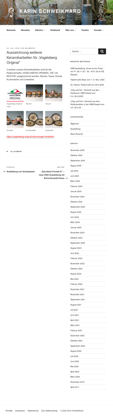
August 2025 (75, 165)
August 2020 (75, 351)
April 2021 (74, 320)
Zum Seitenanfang (49, 410)
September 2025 (77, 160)
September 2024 (77, 206)
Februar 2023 (76, 258)
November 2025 (77, 150)
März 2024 (75, 222)
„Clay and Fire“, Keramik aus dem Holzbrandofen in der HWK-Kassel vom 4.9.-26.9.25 (87, 104)
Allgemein (16, 151)
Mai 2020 (74, 366)
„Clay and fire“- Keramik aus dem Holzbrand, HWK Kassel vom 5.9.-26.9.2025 (84, 93)
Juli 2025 (74, 170)
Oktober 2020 (76, 340)
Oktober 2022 (76, 268)
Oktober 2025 (76, 155)
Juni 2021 (74, 315)
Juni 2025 (74, 175)
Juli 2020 (74, 356)
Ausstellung (75, 128)
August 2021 (75, 304)
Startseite (11, 30)
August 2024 (75, 212)
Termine (85, 30)
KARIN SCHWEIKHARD (50, 10)
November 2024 (77, 196)
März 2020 (75, 376)
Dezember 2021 (77, 289)
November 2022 (77, 263)
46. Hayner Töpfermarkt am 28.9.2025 (87, 84)
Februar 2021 (76, 330)
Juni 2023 (74, 253)
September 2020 (77, 345)
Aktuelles (25, 30)
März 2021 (75, 325)
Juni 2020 (74, 361)
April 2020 (74, 371)
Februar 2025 (76, 186)
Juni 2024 (74, 217)
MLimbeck (30, 48)
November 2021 (77, 294)
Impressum (20, 410)
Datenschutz (33, 410)
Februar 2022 (76, 284)
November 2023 (77, 232)
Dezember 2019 (77, 382)
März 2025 (75, 181)
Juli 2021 (74, 309)
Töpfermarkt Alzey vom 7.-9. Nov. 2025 (87, 79)
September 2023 (77, 242)
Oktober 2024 (76, 201)
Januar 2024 (75, 227)
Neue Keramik (76, 133)
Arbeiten (39, 30)
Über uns (69, 30)
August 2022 (75, 273)
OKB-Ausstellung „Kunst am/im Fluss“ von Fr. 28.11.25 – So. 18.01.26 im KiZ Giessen (87, 71)
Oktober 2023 (76, 237)
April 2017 (74, 387)
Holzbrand (55, 30)
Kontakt (98, 30)
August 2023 (75, 248)
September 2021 (77, 299)
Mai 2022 (74, 279)
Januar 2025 (75, 191)
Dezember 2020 (77, 335)
